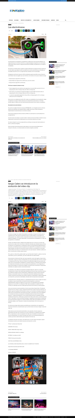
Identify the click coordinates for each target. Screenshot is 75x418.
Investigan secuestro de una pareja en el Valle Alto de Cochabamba (60, 65)
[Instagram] (63, 0)
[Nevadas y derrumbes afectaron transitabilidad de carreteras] (14, 149)
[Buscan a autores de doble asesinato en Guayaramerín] (51, 83)
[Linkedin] (24, 31)
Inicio (9, 23)
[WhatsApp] (21, 31)
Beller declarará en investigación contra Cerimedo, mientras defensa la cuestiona (60, 71)
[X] (66, 0)
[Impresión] (29, 31)
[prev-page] (9, 158)
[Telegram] (31, 31)
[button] (65, 20)
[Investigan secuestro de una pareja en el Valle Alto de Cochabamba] (51, 66)
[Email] (26, 31)
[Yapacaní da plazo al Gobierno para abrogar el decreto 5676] (51, 77)
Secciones (12, 23)
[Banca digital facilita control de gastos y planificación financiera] (40, 149)
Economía (15, 23)
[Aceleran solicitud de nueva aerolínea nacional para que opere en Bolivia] (27, 149)
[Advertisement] (46, 10)
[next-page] (10, 158)
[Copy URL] (34, 31)
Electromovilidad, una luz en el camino (39, 137)
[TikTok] (64, 0)
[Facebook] (61, 0)
